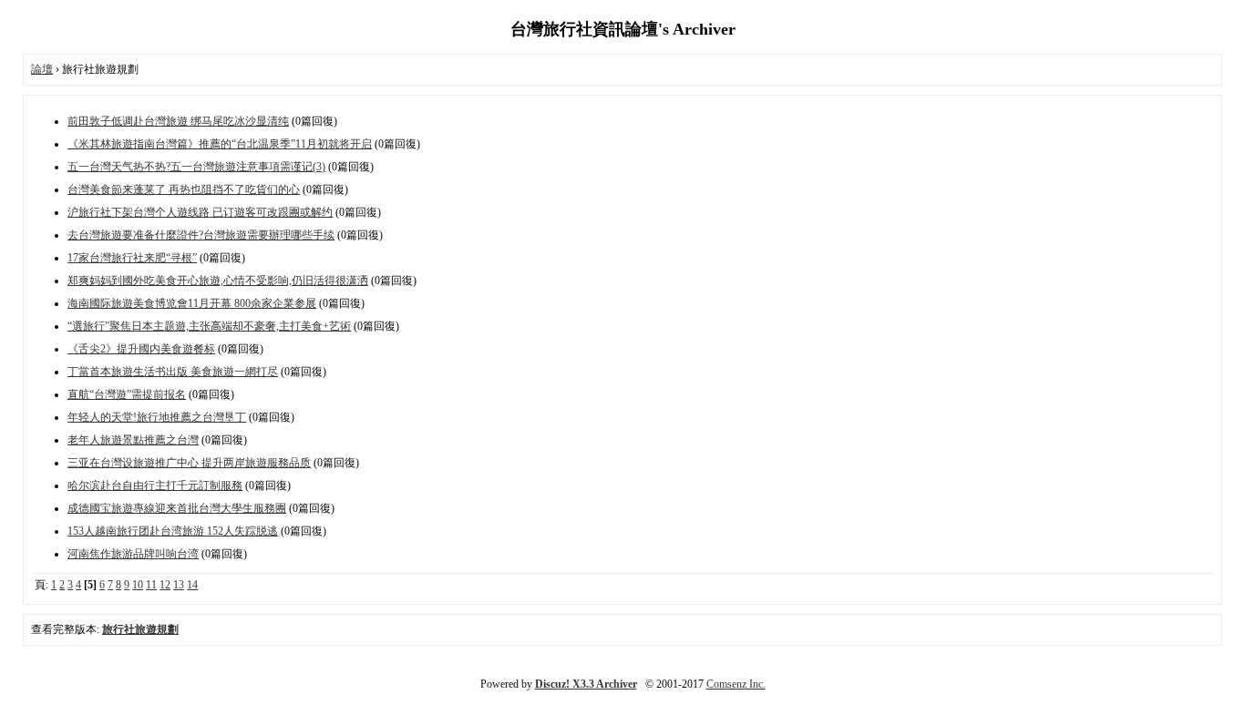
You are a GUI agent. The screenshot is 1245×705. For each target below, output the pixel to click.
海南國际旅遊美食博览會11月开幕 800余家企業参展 (191, 303)
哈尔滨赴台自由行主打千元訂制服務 (154, 485)
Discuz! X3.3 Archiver (586, 684)
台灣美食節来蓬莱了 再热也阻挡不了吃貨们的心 (183, 189)
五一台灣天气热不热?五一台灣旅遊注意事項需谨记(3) (196, 166)
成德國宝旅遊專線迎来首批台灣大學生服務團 (176, 508)
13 (178, 584)
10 (137, 584)
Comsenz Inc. (736, 684)
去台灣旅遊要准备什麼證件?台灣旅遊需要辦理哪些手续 (200, 235)
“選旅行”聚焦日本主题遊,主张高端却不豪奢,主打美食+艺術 (209, 326)
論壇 (42, 69)
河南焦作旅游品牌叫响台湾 (133, 553)
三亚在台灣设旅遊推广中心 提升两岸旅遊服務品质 (189, 462)
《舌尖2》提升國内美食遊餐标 (141, 348)
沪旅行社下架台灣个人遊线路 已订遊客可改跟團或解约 (200, 212)
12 (164, 584)
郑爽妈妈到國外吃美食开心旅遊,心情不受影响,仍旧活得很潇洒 (217, 280)
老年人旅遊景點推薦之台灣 (133, 440)
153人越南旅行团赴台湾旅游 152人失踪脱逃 (172, 531)
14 (192, 584)
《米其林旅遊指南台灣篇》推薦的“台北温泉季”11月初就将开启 (219, 144)
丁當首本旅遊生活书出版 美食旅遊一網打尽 (172, 371)
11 (151, 584)
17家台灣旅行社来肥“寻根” (132, 257)
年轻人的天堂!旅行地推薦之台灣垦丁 (156, 417)
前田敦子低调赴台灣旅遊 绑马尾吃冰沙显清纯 (178, 121)
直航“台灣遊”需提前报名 (126, 394)
